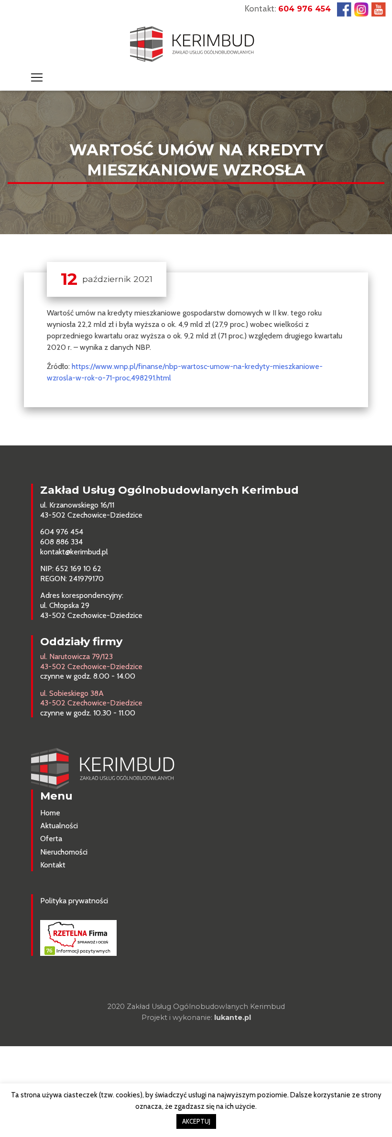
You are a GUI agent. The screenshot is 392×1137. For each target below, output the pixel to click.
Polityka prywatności (74, 900)
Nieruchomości (63, 851)
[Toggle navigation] (37, 77)
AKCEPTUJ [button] (196, 1121)
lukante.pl (232, 1017)
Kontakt (52, 864)
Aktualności (59, 825)
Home (50, 812)
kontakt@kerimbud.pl (74, 551)
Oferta (51, 838)
